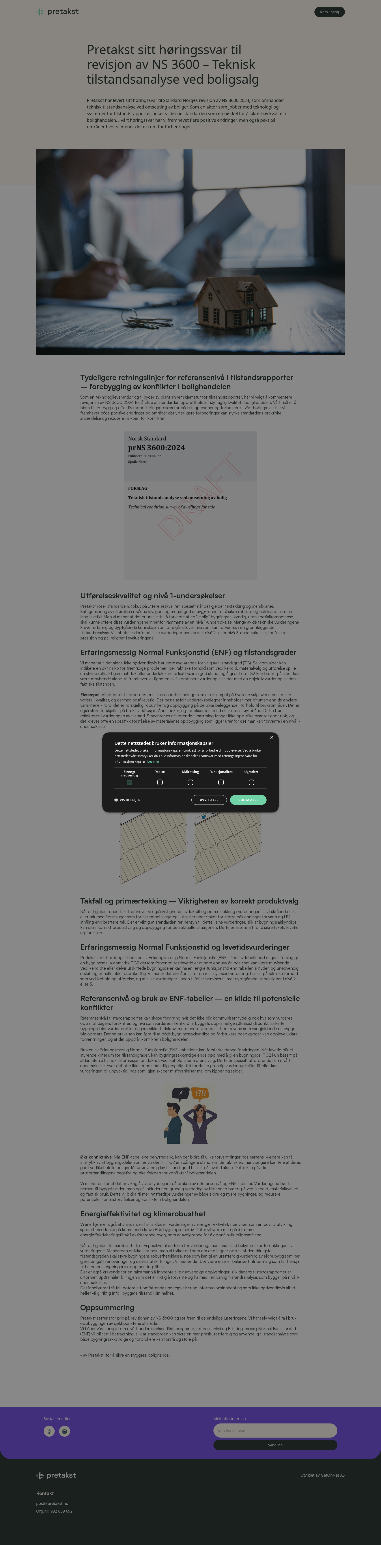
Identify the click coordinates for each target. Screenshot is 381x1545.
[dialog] (190, 772)
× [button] (271, 737)
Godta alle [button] (248, 800)
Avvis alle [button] (209, 800)
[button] (127, 800)
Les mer (153, 761)
